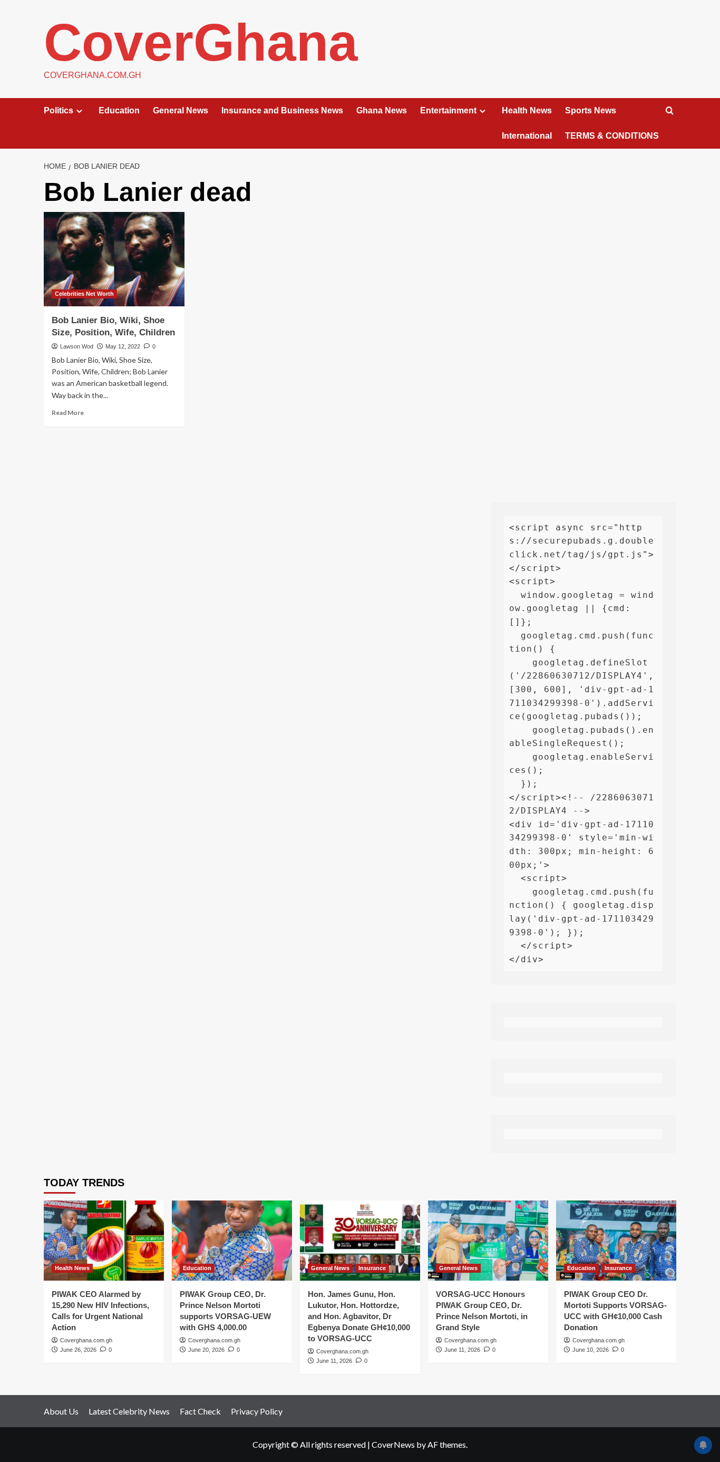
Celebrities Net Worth (84, 294)
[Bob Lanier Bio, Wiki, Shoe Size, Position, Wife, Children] (114, 259)
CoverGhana (201, 42)
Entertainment (448, 110)
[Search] (669, 111)
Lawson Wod (76, 346)
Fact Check (200, 1411)
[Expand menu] (79, 110)
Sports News (590, 110)
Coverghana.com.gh (86, 1340)
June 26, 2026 (78, 1350)
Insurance (372, 1268)
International (527, 135)
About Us (61, 1411)
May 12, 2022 (122, 346)
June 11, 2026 (334, 1361)
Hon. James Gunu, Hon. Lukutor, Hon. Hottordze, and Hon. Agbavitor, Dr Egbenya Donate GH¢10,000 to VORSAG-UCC (359, 1316)
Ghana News (381, 110)
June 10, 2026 (590, 1350)
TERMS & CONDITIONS (612, 135)
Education (119, 110)
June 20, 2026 (206, 1350)
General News (180, 110)
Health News (527, 110)
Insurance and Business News (282, 110)
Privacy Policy (257, 1411)
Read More (68, 413)
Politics (58, 110)
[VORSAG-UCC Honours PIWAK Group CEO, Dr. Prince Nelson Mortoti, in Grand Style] (488, 1240)
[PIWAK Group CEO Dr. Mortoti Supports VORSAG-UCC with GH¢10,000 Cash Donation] (616, 1240)
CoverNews (393, 1444)
